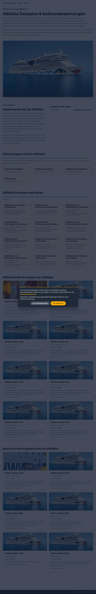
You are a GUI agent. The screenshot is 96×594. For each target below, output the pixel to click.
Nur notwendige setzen (40, 303)
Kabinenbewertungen (10, 3)
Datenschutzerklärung (28, 294)
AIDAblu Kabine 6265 (14, 342)
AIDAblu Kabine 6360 (60, 473)
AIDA (20, 3)
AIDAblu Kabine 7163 (60, 513)
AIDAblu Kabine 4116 (60, 342)
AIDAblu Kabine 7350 (14, 553)
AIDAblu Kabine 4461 (14, 513)
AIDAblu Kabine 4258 (14, 473)
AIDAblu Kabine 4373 (14, 422)
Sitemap (92, 592)
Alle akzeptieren (58, 303)
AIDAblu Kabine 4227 (60, 382)
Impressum (75, 592)
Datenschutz (84, 592)
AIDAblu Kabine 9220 (14, 302)
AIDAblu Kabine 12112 (14, 382)
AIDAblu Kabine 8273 (60, 553)
